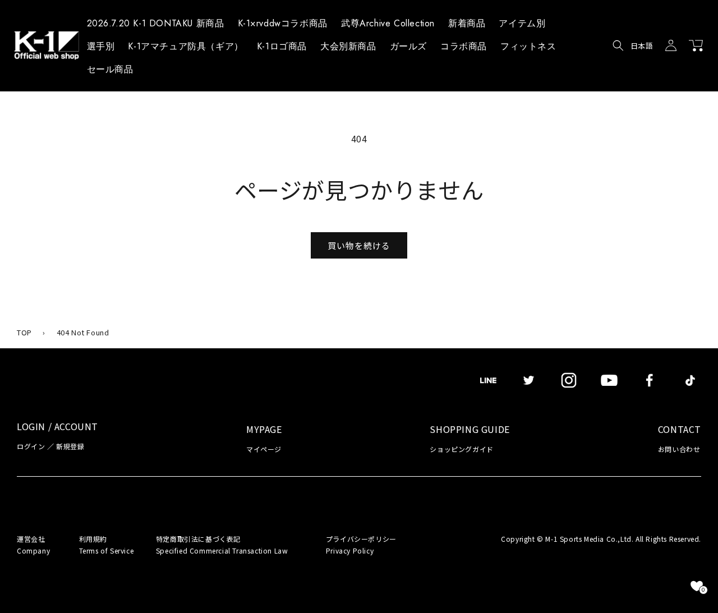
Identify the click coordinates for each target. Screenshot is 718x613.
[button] (522, 25)
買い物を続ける (359, 245)
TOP (24, 332)
